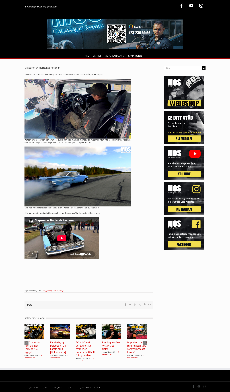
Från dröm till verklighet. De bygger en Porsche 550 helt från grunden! (85, 349)
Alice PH (85, 388)
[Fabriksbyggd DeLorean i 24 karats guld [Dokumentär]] (60, 331)
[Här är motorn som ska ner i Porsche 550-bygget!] (34, 331)
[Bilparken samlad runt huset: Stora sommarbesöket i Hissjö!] (137, 331)
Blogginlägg (47, 291)
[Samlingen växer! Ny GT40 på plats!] (111, 331)
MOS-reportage (58, 291)
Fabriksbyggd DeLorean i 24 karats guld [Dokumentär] (58, 347)
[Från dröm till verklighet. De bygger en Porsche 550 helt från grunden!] (86, 331)
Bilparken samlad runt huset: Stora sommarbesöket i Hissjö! (137, 347)
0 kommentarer (33, 356)
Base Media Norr (96, 388)
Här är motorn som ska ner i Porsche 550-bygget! (32, 347)
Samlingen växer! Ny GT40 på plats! (111, 346)
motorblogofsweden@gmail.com (40, 6)
